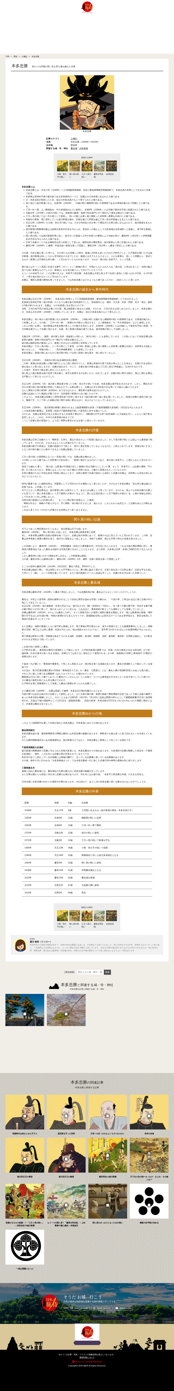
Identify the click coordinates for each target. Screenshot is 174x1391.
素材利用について (87, 1357)
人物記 (24, 56)
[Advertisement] (81, 35)
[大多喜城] (66, 1010)
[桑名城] (24, 1010)
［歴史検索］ (69, 972)
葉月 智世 (34, 942)
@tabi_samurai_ (81, 1308)
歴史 (15, 56)
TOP (7, 56)
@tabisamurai (125, 1308)
